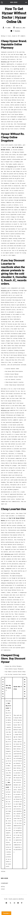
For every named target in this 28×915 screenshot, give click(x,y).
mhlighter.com (5, 61)
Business (17, 31)
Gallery (3, 886)
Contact (3, 889)
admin (9, 27)
